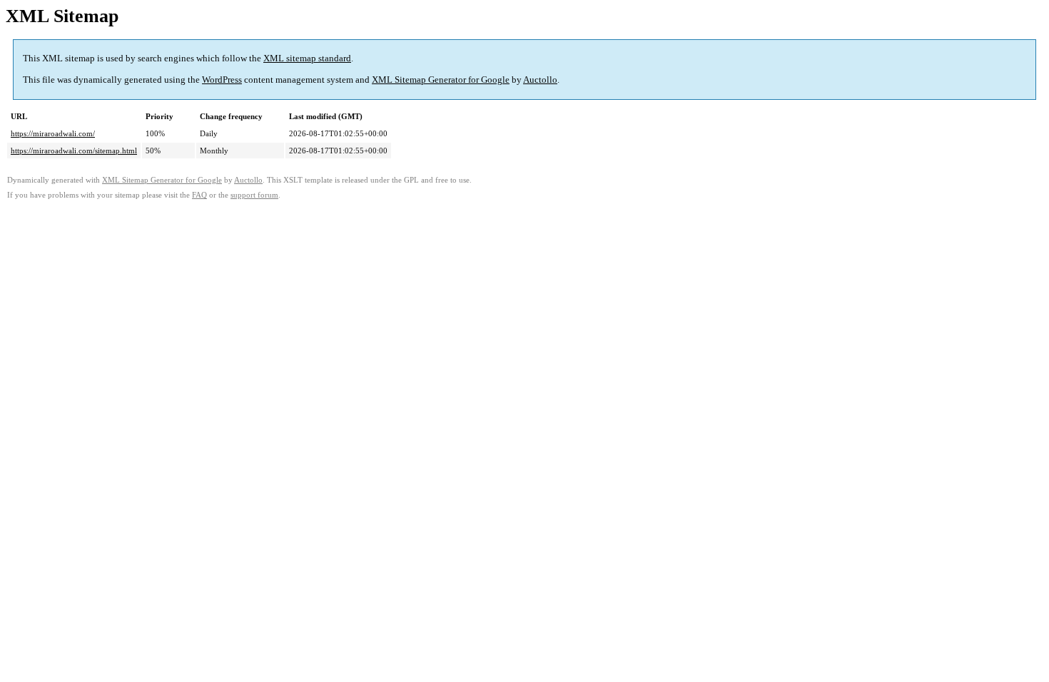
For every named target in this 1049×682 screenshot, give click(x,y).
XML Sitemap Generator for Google (441, 79)
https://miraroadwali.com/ (53, 133)
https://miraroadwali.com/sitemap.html (74, 150)
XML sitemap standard (307, 58)
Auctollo (540, 79)
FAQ (199, 195)
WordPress (222, 79)
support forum (254, 195)
